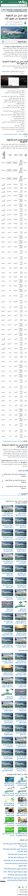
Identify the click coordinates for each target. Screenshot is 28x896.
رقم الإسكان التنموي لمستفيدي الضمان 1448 (15, 869)
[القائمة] (1, 2)
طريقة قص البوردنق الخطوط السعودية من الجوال (15, 135)
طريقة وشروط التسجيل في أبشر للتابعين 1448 (15, 860)
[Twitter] (23, 887)
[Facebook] (26, 887)
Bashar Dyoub (10, 22)
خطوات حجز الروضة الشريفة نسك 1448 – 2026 (15, 872)
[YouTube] (19, 887)
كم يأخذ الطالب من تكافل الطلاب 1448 (17, 854)
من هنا (22, 73)
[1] (14, 67)
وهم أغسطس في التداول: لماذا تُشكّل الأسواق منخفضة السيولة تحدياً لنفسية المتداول (15, 879)
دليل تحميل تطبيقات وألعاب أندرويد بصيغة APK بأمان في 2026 (15, 845)
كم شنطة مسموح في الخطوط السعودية (13, 441)
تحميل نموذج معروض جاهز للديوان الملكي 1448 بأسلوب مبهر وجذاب (15, 850)
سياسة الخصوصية (23, 890)
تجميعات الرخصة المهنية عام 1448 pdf (17, 875)
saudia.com (24, 453)
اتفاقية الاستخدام (23, 892)
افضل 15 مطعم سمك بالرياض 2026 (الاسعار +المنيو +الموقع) (16, 864)
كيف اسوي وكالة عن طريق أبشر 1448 (17, 857)
